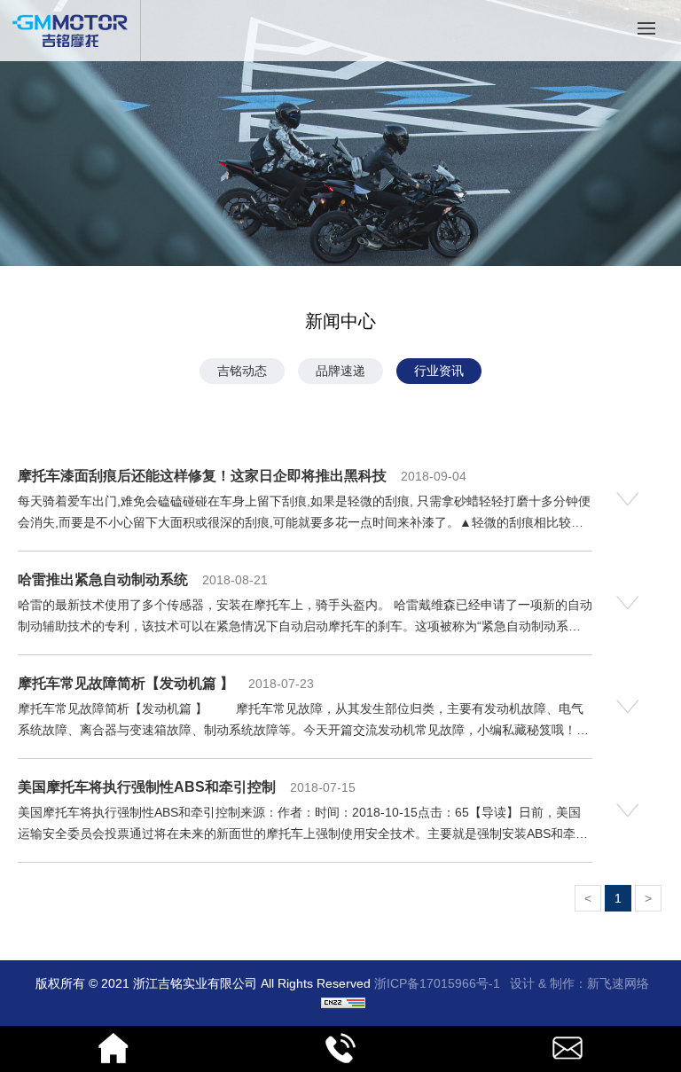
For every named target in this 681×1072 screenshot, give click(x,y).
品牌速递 (340, 371)
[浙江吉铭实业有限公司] (70, 44)
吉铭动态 (242, 371)
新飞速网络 (618, 983)
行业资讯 (439, 371)
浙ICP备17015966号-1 (437, 983)
